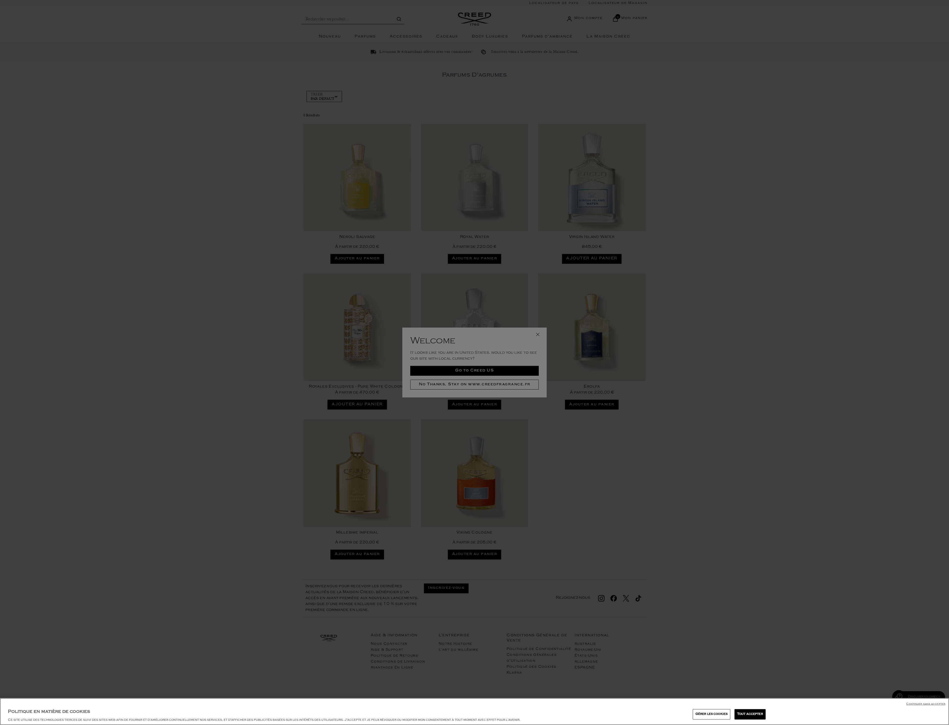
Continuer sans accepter (925, 704)
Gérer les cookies (711, 714)
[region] (474, 711)
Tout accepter (750, 714)
